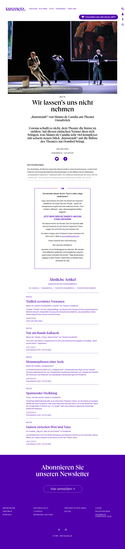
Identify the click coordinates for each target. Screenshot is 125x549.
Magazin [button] (33, 9)
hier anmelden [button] (63, 489)
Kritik (62, 97)
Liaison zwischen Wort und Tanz (48, 427)
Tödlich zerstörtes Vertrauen (45, 302)
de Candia (33, 288)
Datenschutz (41, 508)
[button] (57, 159)
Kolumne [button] (43, 9)
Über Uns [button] (72, 9)
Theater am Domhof (86, 288)
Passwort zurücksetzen (103, 515)
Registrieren (102, 511)
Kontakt (7, 515)
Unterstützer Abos (75, 508)
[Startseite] (16, 9)
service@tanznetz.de (70, 236)
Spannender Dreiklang (41, 393)
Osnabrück (46, 288)
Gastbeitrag (62, 149)
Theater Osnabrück (64, 288)
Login (98, 508)
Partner (7, 511)
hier (64, 229)
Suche (67, 511)
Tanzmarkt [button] (60, 9)
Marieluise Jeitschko (40, 350)
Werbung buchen (43, 515)
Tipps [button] (51, 9)
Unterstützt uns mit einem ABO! (100, 17)
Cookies (38, 511)
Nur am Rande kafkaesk (42, 333)
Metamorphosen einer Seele (45, 362)
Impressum (9, 508)
